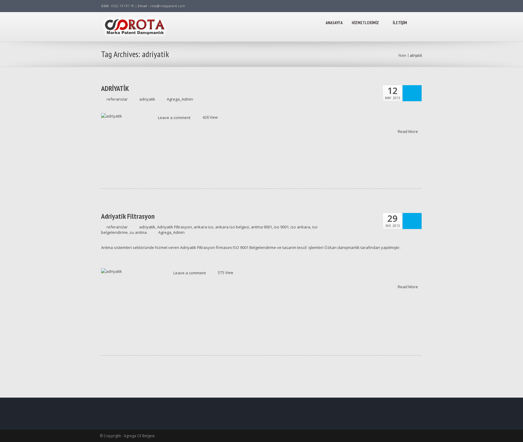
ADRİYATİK (115, 88)
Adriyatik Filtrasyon (128, 216)
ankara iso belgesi (232, 227)
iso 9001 (281, 227)
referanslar (117, 99)
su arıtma (138, 232)
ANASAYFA (334, 22)
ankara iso (203, 227)
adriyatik (147, 99)
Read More (408, 131)
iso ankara (300, 227)
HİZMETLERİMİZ (365, 22)
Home (402, 55)
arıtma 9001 (261, 227)
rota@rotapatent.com (167, 6)
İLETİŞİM (400, 22)
